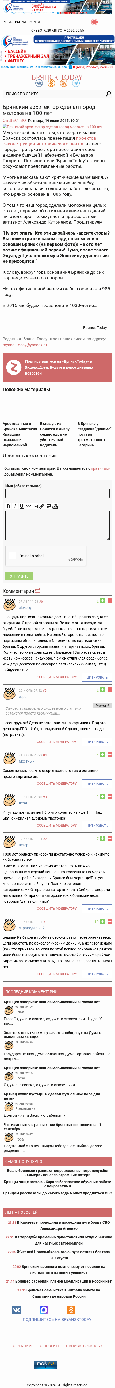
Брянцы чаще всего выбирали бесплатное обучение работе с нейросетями (57, 1184)
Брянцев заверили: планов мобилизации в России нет (63, 1281)
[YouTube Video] (55, 506)
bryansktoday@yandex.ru (25, 344)
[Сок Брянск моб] (57, 52)
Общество (14, 120)
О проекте (50, 1346)
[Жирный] (8, 506)
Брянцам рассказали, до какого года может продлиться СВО (57, 1193)
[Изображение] (35, 506)
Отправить (19, 576)
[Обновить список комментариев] (38, 591)
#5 (45, 691)
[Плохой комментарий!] (110, 600)
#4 (45, 755)
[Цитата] (48, 506)
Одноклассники (71, 1310)
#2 (45, 839)
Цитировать (97, 677)
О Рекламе (23, 1346)
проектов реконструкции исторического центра (49, 140)
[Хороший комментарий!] (102, 600)
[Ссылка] (42, 506)
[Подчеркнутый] (22, 506)
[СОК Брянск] (57, 7)
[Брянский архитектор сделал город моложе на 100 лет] (57, 127)
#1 (45, 922)
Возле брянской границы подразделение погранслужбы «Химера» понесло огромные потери (57, 1172)
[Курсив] (15, 506)
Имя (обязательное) (23, 486)
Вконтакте (16, 1310)
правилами (101, 468)
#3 (45, 797)
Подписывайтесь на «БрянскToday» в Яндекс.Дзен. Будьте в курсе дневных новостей (59, 367)
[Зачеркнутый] (28, 506)
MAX (44, 1310)
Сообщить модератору (57, 677)
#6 (41, 602)
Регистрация (14, 22)
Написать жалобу (84, 1346)
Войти (34, 22)
